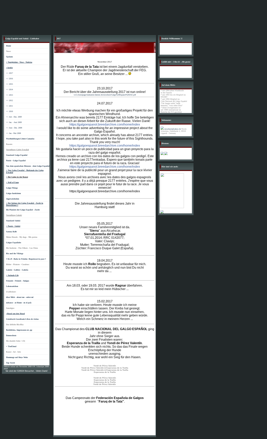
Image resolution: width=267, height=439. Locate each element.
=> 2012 (9, 100)
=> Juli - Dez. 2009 (14, 117)
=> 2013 (9, 95)
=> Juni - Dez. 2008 (14, 128)
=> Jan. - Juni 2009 (14, 122)
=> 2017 (9, 73)
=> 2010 (9, 111)
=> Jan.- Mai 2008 (13, 133)
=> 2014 (9, 89)
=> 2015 (9, 84)
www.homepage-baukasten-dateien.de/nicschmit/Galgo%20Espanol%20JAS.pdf (105, 95)
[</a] (162, 213)
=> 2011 (9, 106)
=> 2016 (9, 78)
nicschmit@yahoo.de (172, 129)
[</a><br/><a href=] (172, 207)
